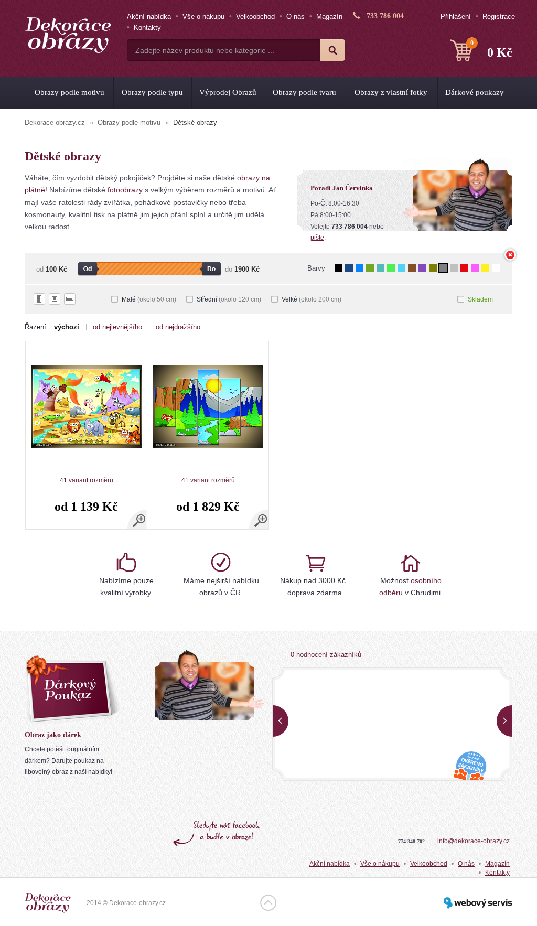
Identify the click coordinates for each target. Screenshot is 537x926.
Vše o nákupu (203, 16)
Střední (229, 299)
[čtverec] (54, 299)
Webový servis (478, 903)
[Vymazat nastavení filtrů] (510, 255)
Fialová (422, 268)
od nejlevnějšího (117, 327)
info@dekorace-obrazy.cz (473, 841)
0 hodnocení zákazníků (326, 655)
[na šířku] (70, 299)
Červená (464, 268)
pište (317, 237)
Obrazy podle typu (152, 92)
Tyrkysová (380, 268)
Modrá (359, 268)
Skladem (480, 299)
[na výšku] (39, 299)
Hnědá (412, 268)
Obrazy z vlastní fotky (391, 92)
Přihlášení (456, 16)
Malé (149, 299)
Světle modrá (401, 268)
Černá (338, 268)
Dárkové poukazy (474, 92)
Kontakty (147, 27)
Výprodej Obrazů (227, 92)
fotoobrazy (125, 190)
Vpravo (504, 721)
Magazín (329, 16)
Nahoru (268, 903)
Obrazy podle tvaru (304, 92)
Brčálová (433, 268)
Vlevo (280, 721)
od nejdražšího (178, 327)
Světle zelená (391, 268)
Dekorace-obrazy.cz (55, 122)
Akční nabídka (149, 16)
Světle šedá (454, 268)
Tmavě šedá (443, 268)
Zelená (370, 268)
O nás (295, 16)
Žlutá (485, 268)
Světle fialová (475, 268)
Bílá (496, 268)
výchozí (66, 327)
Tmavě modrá (349, 268)
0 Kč (491, 49)
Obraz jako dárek (53, 735)
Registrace (498, 16)
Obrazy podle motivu (69, 92)
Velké (311, 299)
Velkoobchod (255, 16)
